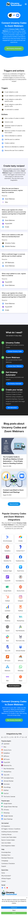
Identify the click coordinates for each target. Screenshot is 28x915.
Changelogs (4, 860)
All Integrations (5, 826)
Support (3, 866)
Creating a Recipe (6, 834)
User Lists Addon (6, 843)
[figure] (2, 92)
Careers (3, 881)
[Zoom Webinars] (17, 15)
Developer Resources (7, 858)
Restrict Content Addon (8, 840)
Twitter (4, 887)
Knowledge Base (6, 852)
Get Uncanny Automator (14, 48)
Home (3, 873)
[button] (26, 4)
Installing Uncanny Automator (9, 831)
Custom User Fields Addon (8, 837)
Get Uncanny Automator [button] (14, 383)
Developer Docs (5, 855)
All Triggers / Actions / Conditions (10, 829)
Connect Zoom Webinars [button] (15, 366)
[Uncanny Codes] (10, 15)
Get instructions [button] (12, 407)
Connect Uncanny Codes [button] (15, 351)
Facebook (2, 887)
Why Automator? (6, 875)
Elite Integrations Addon (8, 845)
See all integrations (14, 685)
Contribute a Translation (8, 863)
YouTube (7, 887)
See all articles (14, 504)
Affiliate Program (6, 878)
